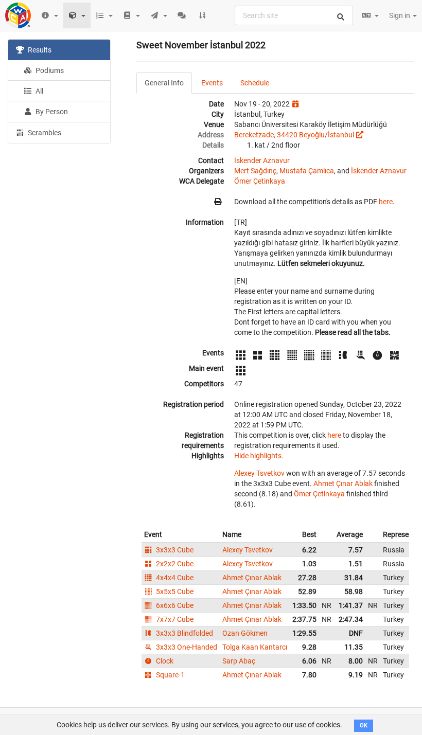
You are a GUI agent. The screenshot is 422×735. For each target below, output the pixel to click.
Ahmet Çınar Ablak (343, 483)
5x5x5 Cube (174, 591)
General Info (164, 83)
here (386, 202)
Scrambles (43, 133)
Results (38, 50)
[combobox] (294, 15)
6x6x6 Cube (174, 605)
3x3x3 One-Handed (185, 647)
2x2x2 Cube (174, 564)
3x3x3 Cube (174, 550)
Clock (163, 661)
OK (363, 725)
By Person (51, 111)
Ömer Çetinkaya (259, 181)
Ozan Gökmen (245, 633)
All (38, 91)
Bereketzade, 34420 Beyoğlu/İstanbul (294, 135)
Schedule (254, 83)
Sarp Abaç (238, 661)
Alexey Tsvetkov (259, 473)
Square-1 (169, 675)
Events (212, 83)
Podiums (49, 70)
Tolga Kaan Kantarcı (254, 647)
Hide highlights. (259, 456)
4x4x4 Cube (174, 577)
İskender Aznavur (262, 160)
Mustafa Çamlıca (306, 171)
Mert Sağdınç (255, 171)
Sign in (400, 15)
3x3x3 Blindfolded (183, 633)
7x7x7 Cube (174, 619)
